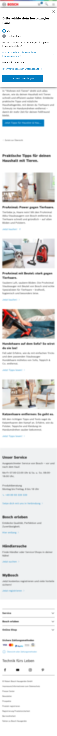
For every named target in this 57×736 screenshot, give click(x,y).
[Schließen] (53, 11)
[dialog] (28, 368)
